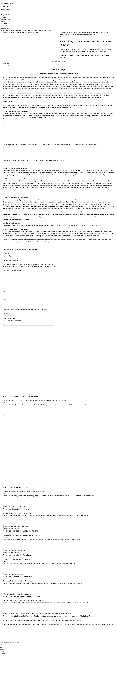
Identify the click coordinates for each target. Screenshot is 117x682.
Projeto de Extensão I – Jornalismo (17, 509)
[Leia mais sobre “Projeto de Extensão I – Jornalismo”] (5, 519)
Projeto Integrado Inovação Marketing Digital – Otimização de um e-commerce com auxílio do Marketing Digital (48, 616)
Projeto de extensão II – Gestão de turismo (20, 531)
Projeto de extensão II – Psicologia (17, 555)
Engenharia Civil (8, 491)
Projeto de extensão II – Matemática (17, 577)
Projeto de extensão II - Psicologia (20, 559)
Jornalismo (6, 513)
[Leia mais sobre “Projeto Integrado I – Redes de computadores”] (5, 606)
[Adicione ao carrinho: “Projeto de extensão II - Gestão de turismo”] (5, 543)
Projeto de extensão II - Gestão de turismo (27, 535)
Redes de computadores (10, 600)
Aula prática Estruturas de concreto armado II (21, 396)
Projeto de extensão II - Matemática (21, 581)
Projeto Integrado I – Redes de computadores (21, 596)
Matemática (6, 581)
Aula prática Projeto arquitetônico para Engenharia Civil (25, 487)
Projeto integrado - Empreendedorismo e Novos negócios (93, 32)
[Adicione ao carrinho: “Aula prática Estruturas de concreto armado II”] (5, 408)
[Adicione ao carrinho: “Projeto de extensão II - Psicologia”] (5, 567)
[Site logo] (8, 3)
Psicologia (6, 559)
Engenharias (6, 400)
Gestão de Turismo (8, 535)
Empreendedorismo (69, 32)
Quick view (5, 412)
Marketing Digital (8, 620)
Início (61, 32)
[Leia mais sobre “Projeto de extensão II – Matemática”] (5, 586)
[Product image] (11, 528)
